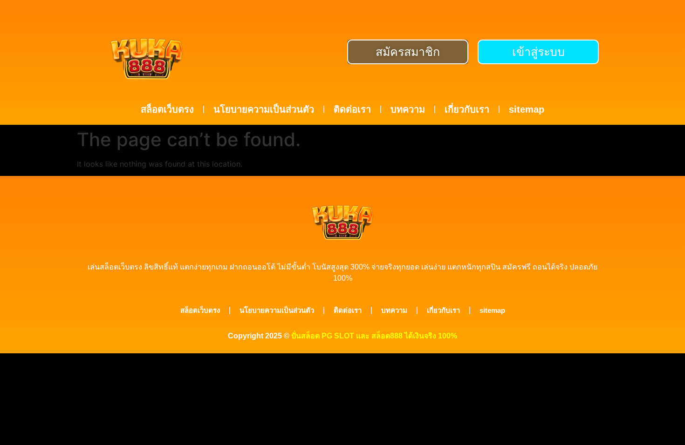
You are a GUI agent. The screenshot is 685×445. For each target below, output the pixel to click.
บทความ (407, 109)
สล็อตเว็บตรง (167, 109)
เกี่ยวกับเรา (467, 109)
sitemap (526, 109)
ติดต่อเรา (352, 109)
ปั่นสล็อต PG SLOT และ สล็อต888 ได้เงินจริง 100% (374, 336)
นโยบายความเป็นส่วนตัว (263, 109)
